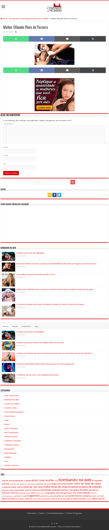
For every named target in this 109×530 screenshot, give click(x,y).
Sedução (7, 457)
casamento (31, 484)
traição (88, 499)
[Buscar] (72, 182)
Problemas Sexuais (11, 445)
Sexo (6, 461)
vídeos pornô (98, 498)
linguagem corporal (54, 493)
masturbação (83, 492)
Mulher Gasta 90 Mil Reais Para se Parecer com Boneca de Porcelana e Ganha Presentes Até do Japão (54, 289)
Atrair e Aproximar (11, 396)
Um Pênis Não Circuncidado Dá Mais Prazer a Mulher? (29, 19)
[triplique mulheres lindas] (54, 94)
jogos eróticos (41, 493)
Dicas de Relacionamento (14, 412)
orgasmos (33, 495)
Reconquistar (9, 449)
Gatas (6, 420)
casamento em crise (43, 484)
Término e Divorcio (11, 465)
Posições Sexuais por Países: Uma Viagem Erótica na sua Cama (40, 343)
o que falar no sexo (19, 496)
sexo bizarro (46, 499)
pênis (4, 498)
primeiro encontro (97, 496)
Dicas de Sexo (9, 416)
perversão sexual (46, 496)
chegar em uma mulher (62, 484)
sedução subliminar (25, 499)
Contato (41, 513)
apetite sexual (8, 480)
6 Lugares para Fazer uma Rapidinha (30, 253)
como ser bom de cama (87, 483)
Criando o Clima (10, 408)
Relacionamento (10, 453)
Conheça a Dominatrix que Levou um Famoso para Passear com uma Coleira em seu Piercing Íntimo (54, 353)
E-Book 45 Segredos (74, 513)
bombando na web (75, 480)
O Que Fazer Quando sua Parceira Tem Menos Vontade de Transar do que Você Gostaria (50, 304)
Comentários (26, 326)
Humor (7, 424)
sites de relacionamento (76, 499)
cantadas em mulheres (18, 484)
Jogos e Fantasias (11, 428)
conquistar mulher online (12, 487)
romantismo (12, 499)
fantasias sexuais (50, 490)
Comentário (8, 124)
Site (4, 164)
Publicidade (31, 513)
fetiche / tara (67, 490)
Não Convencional (11, 433)
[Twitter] (59, 195)
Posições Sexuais (10, 437)
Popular (15, 326)
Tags (36, 326)
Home (4, 19)
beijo (56, 481)
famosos (36, 490)
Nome (5, 147)
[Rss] (50, 195)
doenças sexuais (8, 490)
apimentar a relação (23, 481)
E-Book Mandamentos (55, 513)
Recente (6, 326)
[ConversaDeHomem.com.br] (54, 7)
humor (84, 489)
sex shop (63, 499)
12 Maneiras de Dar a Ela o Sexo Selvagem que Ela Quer (37, 375)
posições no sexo (61, 496)
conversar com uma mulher (36, 487)
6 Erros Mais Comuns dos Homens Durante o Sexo (35, 274)
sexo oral (55, 499)
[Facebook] (54, 195)
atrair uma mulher (43, 480)
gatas (77, 490)
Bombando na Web (11, 400)
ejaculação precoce (23, 490)
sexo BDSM (37, 499)
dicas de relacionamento (66, 486)
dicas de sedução (92, 486)
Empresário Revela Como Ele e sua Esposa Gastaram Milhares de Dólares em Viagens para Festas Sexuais (56, 264)
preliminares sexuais (80, 495)
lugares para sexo (69, 493)
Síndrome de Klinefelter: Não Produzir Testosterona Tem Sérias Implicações (45, 364)
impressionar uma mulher (25, 493)
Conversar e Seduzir (12, 404)
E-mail (5, 156)
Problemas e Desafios (12, 441)
